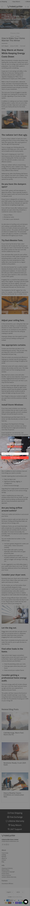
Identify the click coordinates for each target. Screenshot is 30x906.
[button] (25, 901)
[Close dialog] (29, 437)
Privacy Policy (14, 462)
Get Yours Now (14, 457)
